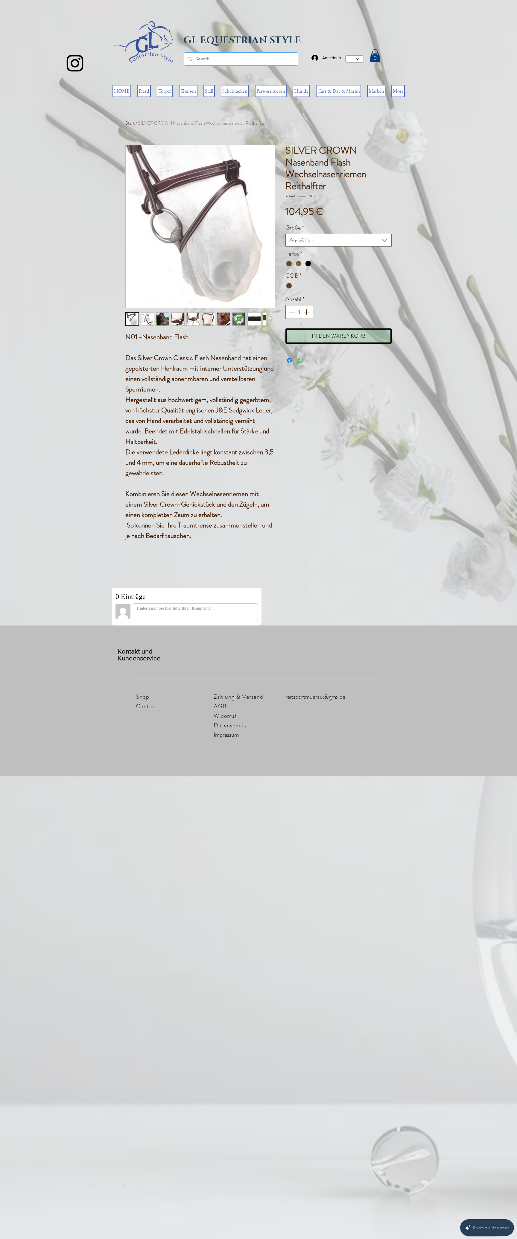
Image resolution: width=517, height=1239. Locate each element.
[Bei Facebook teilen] (289, 360)
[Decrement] (291, 312)
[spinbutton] (299, 312)
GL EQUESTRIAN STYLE (242, 40)
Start (130, 123)
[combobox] (338, 240)
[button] (375, 55)
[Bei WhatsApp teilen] (300, 360)
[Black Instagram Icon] (75, 63)
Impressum (226, 734)
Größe (294, 227)
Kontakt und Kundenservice (139, 655)
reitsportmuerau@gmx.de (315, 696)
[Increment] (307, 312)
